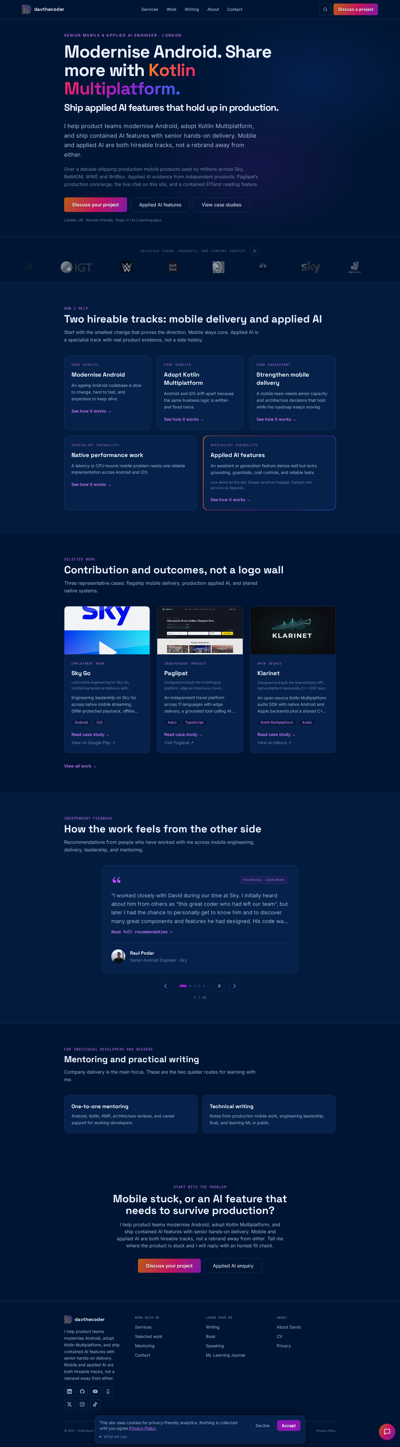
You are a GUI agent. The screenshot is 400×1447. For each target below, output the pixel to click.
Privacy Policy (142, 1428)
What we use (115, 1436)
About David (289, 1326)
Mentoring (145, 1345)
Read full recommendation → (141, 931)
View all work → (80, 765)
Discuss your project (95, 205)
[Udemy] (108, 1391)
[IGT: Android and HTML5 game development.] (62, 267)
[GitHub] (82, 1391)
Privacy (284, 1345)
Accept (289, 1425)
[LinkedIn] (69, 1391)
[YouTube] (95, 1391)
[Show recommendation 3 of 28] (190, 986)
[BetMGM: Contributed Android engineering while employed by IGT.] (205, 267)
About (213, 9)
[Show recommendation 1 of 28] (176, 985)
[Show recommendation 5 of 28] (199, 986)
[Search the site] (325, 9)
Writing (192, 9)
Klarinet (268, 673)
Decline (263, 1425)
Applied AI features (160, 205)
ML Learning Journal (225, 1355)
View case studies (221, 205)
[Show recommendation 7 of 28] (208, 985)
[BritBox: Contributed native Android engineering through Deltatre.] (159, 267)
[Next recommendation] (234, 986)
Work (172, 9)
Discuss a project (355, 9)
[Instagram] (82, 1404)
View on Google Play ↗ (93, 742)
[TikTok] (95, 1404)
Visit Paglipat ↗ (179, 742)
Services (149, 9)
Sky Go (80, 673)
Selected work (149, 1336)
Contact (234, 9)
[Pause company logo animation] (254, 251)
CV (280, 1336)
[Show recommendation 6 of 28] (204, 986)
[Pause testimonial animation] (219, 986)
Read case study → (90, 734)
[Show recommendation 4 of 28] (195, 986)
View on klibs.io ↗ (274, 742)
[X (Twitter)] (69, 1404)
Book (211, 1336)
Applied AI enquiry (233, 1266)
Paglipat (176, 673)
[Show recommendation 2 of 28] (183, 986)
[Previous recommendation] (165, 986)
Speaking (215, 1345)
